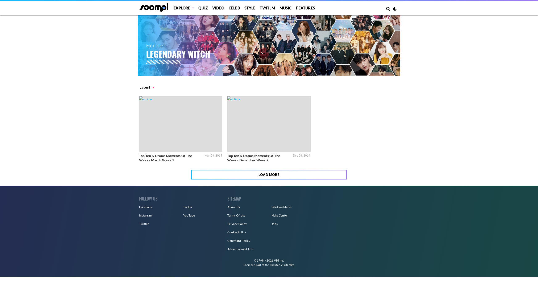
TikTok (187, 207)
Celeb (234, 8)
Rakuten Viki (278, 265)
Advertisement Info (240, 249)
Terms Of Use (236, 215)
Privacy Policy (237, 224)
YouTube (189, 215)
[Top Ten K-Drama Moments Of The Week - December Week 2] (268, 124)
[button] (147, 87)
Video (218, 8)
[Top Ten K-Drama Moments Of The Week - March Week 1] (180, 124)
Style (250, 8)
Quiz (203, 8)
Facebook (145, 207)
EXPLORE (182, 8)
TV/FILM (267, 8)
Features (305, 8)
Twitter (144, 224)
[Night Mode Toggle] (395, 9)
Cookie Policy (236, 232)
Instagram (146, 215)
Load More (269, 175)
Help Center (280, 215)
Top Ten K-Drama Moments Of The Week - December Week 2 (253, 158)
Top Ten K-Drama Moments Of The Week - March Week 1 (165, 158)
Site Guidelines (281, 207)
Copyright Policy (238, 240)
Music (286, 8)
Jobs (275, 224)
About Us (233, 207)
